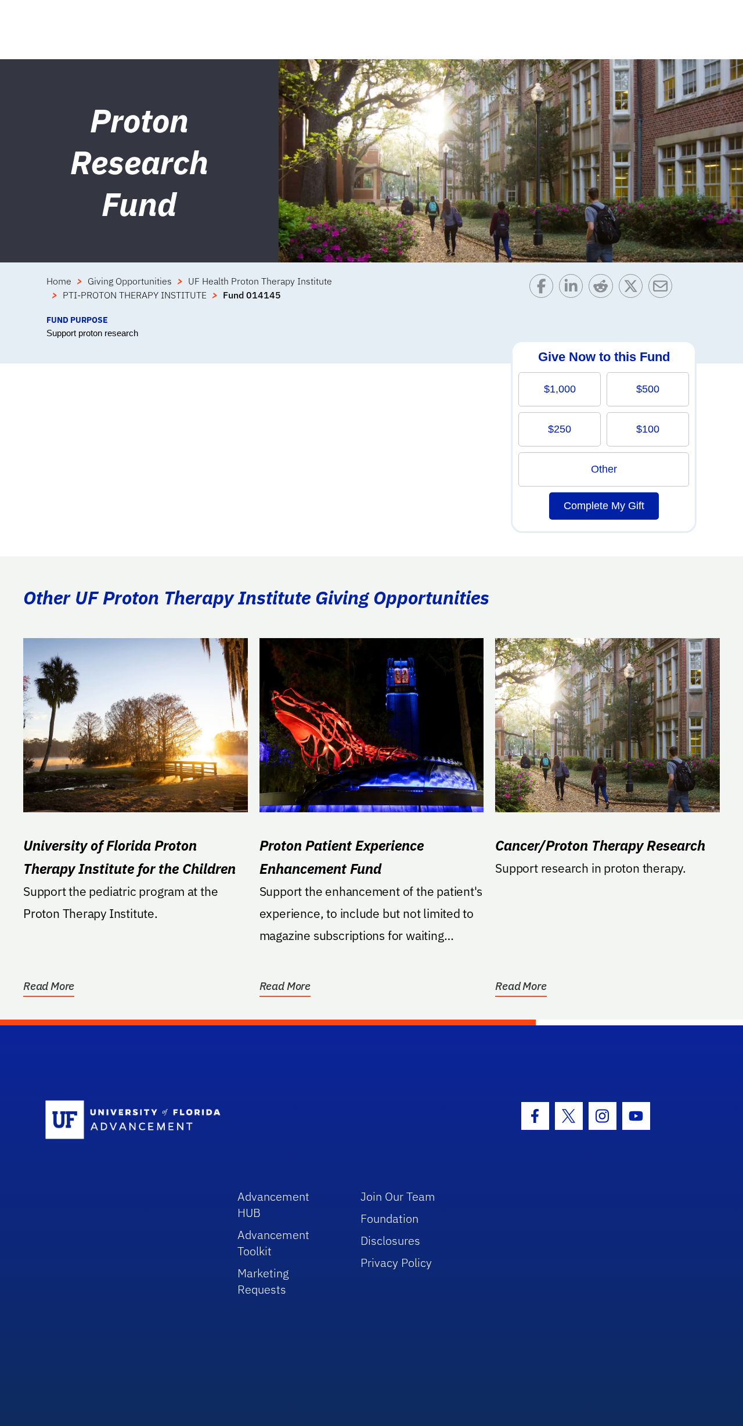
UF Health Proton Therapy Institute (260, 281)
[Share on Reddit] (603, 294)
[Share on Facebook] (544, 294)
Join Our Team (397, 1196)
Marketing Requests (263, 1281)
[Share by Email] (663, 294)
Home (58, 281)
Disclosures (390, 1240)
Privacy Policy (396, 1262)
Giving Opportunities (130, 281)
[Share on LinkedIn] (574, 294)
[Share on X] (633, 294)
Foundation (389, 1218)
